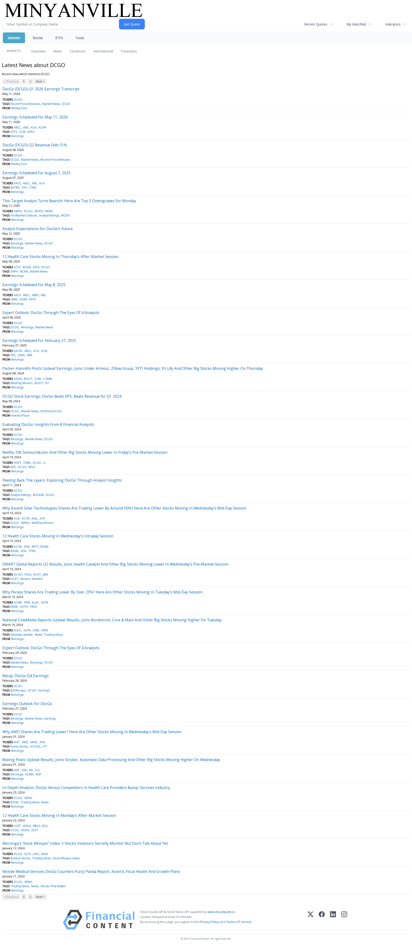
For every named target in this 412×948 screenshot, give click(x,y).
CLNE (37, 379)
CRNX (21, 355)
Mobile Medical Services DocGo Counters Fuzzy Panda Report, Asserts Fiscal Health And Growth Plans (91, 871)
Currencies (78, 51)
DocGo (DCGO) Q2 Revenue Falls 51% (34, 145)
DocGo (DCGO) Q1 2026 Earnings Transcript (40, 89)
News (57, 51)
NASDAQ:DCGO (51, 411)
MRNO (25, 523)
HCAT (37, 574)
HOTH (24, 607)
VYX (24, 187)
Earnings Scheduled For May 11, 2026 (35, 117)
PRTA (32, 299)
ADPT (17, 463)
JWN (45, 574)
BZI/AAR (38, 495)
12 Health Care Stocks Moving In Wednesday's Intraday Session (57, 536)
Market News (51, 104)
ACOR (26, 518)
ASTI (42, 518)
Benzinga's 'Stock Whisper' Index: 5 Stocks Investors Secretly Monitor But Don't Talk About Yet (85, 843)
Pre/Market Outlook (23, 215)
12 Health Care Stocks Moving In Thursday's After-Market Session (60, 256)
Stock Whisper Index (66, 858)
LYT (44, 746)
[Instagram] (344, 919)
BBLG (36, 826)
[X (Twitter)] (310, 919)
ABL (34, 183)
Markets (14, 38)
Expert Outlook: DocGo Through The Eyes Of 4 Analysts (50, 312)
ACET (17, 267)
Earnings (44, 690)
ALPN (44, 602)
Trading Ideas (53, 635)
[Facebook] (322, 919)
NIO (13, 467)
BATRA (15, 187)
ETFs (59, 38)
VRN (29, 355)
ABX (26, 127)
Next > (40, 81)
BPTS (35, 547)
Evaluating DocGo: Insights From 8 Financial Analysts (48, 424)
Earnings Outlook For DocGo (27, 703)
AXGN (18, 379)
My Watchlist (356, 24)
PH (47, 383)
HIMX (13, 299)
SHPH (14, 271)
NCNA (24, 271)
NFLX (31, 467)
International (103, 51)
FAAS (28, 574)
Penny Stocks (19, 746)
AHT (17, 742)
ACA (42, 183)
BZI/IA (14, 802)
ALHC (35, 602)
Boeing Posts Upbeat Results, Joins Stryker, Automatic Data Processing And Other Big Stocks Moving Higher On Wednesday (111, 759)
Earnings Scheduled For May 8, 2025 (34, 284)
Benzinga (17, 136)
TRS (12, 355)
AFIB (27, 602)
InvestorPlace (20, 415)
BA (31, 770)
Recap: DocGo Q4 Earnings (25, 675)
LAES (36, 854)
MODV (39, 211)
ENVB (14, 607)
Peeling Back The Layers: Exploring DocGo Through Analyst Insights (62, 480)
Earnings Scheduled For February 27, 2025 (39, 340)
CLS (37, 770)
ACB (17, 518)
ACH (33, 127)
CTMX (32, 187)
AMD (25, 742)
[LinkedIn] (333, 919)
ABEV (35, 295)
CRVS (36, 267)
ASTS (13, 132)
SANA (44, 854)
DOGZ (14, 523)
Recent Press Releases (25, 104)
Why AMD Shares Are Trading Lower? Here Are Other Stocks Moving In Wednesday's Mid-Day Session (92, 731)
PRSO (33, 607)
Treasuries (129, 51)
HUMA (29, 774)
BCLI (45, 826)
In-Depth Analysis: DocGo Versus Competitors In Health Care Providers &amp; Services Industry (86, 787)
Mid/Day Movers (21, 383)
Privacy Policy (209, 922)
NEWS (49, 211)
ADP (17, 770)
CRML (27, 463)
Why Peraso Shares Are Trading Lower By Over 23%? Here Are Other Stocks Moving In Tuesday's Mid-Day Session (102, 592)
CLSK (22, 132)
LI (44, 463)
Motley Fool (19, 108)
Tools (79, 38)
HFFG (31, 132)
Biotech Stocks (20, 858)
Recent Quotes (315, 24)
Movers (25, 579)
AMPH (18, 211)
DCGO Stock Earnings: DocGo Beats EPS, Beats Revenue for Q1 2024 (61, 396)
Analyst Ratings (49, 215)
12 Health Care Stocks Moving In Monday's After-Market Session (59, 815)
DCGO (18, 100)
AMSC (34, 742)
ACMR (18, 602)
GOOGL (35, 746)
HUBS (23, 299)
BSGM (27, 267)
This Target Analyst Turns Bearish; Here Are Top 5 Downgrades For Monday (69, 200)
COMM (47, 379)
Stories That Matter (53, 886)
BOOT (28, 379)
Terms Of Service (238, 922)
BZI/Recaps (18, 690)
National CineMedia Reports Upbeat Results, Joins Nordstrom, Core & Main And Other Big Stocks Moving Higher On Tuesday (111, 620)
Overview (38, 51)
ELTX (28, 854)
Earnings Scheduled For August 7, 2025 (36, 172)
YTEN (32, 551)
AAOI (17, 183)
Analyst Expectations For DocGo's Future (37, 228)
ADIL (34, 518)
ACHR (42, 127)
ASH (42, 742)
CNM (35, 630)
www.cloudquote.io (221, 912)
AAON (18, 351)
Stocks (38, 38)
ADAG (27, 826)
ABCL (17, 127)
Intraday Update (21, 635)
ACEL (44, 351)
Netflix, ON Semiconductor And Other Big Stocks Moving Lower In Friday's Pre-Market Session (84, 452)
